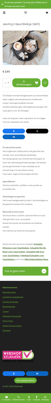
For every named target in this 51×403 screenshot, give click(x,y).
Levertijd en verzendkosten (13, 297)
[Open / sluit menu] (4, 12)
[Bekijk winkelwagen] (47, 12)
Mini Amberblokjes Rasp (36, 259)
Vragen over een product (12, 326)
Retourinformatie (9, 292)
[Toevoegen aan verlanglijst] (45, 82)
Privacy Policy (8, 321)
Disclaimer (7, 330)
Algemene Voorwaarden (12, 316)
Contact (6, 311)
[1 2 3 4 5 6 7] (7, 82)
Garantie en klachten (10, 302)
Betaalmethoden (9, 307)
